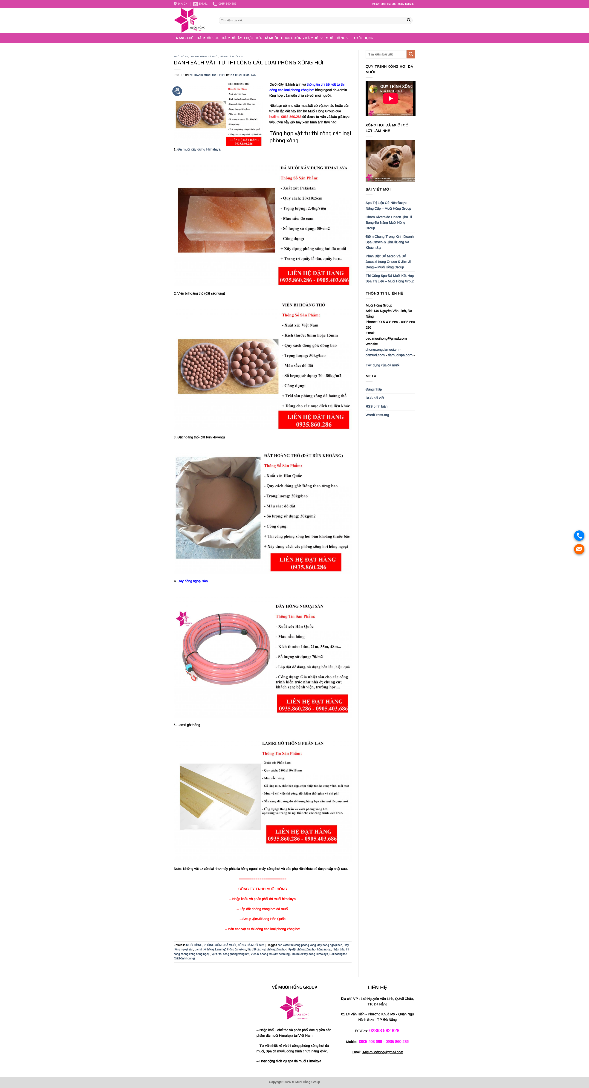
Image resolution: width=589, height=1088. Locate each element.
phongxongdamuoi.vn (382, 349)
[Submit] (408, 20)
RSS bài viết (375, 398)
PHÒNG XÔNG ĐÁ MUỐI (300, 38)
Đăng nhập (374, 389)
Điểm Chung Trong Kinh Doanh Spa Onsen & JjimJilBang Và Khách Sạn (390, 241)
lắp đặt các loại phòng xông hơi (267, 949)
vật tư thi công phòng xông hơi (230, 954)
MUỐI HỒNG (335, 38)
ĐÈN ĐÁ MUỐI (267, 38)
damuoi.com (375, 355)
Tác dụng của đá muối (382, 365)
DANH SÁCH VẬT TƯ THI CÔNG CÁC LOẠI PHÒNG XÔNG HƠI (248, 62)
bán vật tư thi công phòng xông (297, 945)
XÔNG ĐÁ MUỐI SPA (231, 56)
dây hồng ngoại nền (329, 945)
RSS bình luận (376, 406)
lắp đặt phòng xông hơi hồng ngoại (309, 949)
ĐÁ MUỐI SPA (208, 38)
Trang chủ (183, 38)
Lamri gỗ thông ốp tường (230, 949)
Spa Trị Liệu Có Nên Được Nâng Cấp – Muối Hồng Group (388, 205)
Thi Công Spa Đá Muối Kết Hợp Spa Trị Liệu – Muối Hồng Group (390, 278)
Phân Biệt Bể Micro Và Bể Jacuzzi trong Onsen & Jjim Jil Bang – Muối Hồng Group (388, 261)
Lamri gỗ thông (204, 949)
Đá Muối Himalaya (243, 75)
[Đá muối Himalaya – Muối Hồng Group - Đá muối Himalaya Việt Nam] (193, 20)
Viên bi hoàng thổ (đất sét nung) (271, 954)
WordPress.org (377, 415)
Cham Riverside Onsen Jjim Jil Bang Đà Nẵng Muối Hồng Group (389, 222)
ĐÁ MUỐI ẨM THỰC (237, 38)
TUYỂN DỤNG (362, 38)
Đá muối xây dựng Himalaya (198, 149)
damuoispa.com (400, 355)
